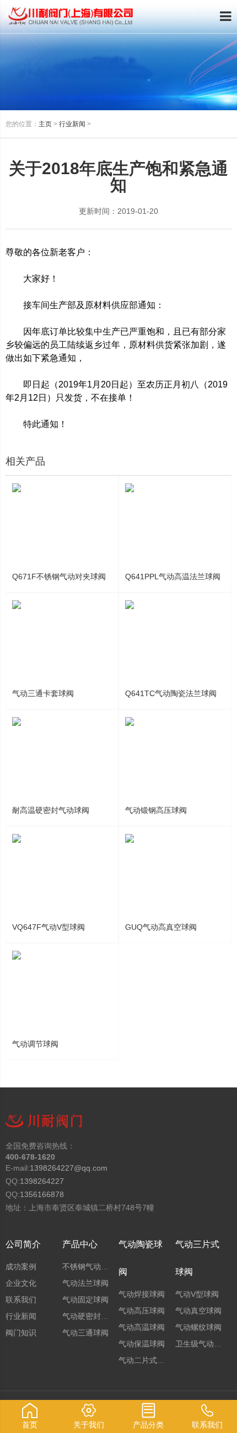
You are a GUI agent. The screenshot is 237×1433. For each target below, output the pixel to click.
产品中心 (80, 1244)
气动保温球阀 (141, 1343)
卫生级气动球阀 (202, 1343)
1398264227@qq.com (68, 1167)
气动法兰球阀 (85, 1283)
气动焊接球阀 (141, 1294)
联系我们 (21, 1299)
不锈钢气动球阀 (89, 1266)
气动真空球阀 (198, 1310)
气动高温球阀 (141, 1327)
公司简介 (23, 1244)
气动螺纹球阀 (198, 1327)
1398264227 (42, 1181)
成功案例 (21, 1266)
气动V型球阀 (197, 1294)
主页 (45, 124)
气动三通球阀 (85, 1332)
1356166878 (42, 1194)
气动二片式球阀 (145, 1360)
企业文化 (21, 1283)
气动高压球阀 (141, 1310)
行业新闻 (72, 124)
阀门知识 (21, 1332)
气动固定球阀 (85, 1299)
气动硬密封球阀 (89, 1316)
